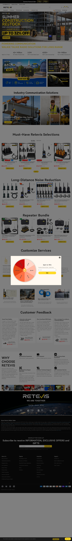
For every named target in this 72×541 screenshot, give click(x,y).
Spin (47, 273)
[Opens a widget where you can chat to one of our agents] (68, 539)
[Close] (60, 257)
